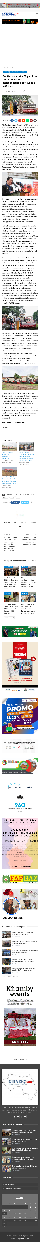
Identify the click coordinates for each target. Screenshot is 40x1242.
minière (18, 497)
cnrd (21, 494)
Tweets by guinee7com (20, 1059)
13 (20, 1214)
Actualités (14, 72)
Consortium (28, 494)
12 (15, 1214)
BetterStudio (25, 1238)
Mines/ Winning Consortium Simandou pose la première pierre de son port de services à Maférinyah (26, 456)
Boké (16, 494)
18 (9, 1217)
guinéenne (5, 497)
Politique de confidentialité (13, 1188)
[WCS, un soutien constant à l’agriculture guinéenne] (9, 446)
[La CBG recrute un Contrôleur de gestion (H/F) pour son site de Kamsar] (6, 970)
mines (12, 497)
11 (9, 1214)
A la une (6, 72)
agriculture (9, 494)
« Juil (3, 1227)
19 (15, 1217)
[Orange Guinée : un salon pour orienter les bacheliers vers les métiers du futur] (6, 934)
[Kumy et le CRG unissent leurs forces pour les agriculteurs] (6, 952)
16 (36, 1214)
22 (30, 1217)
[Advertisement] (20, 45)
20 (20, 1217)
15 (30, 1214)
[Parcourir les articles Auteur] (20, 515)
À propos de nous (10, 1184)
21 (25, 1217)
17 (4, 1217)
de (33, 494)
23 (36, 1217)
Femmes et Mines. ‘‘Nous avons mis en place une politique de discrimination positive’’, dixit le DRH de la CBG (10, 544)
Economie (23, 72)
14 (25, 1214)
